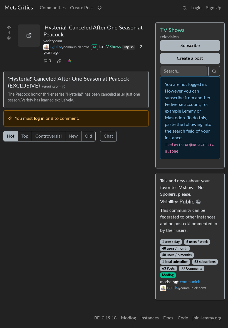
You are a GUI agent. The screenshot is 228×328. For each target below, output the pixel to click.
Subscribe (190, 45)
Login (196, 8)
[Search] (184, 7)
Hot (10, 136)
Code (183, 318)
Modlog (168, 275)
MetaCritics (18, 8)
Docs (168, 318)
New (73, 136)
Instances (149, 318)
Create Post (81, 8)
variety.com (52, 41)
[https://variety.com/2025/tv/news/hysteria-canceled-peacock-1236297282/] (29, 35)
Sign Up (213, 8)
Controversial (48, 136)
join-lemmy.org (206, 318)
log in (39, 118)
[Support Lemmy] (99, 7)
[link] (59, 61)
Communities (53, 8)
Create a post (190, 58)
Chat (108, 136)
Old (88, 136)
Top (24, 136)
